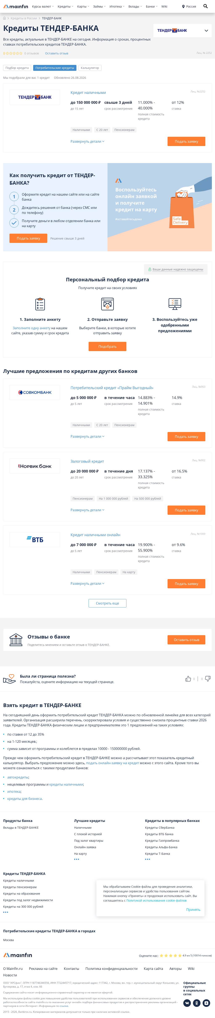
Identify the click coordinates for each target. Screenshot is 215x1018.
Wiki (164, 6)
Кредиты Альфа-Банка (161, 847)
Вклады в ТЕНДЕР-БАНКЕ (21, 828)
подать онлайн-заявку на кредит (112, 763)
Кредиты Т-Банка (157, 854)
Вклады (133, 6)
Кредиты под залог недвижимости (28, 900)
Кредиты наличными (18, 880)
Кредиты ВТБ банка (159, 834)
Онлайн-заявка (85, 847)
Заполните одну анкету (31, 328)
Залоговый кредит (87, 461)
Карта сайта (153, 968)
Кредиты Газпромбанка (162, 841)
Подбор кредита (17, 68)
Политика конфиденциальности (111, 968)
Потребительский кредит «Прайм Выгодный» (112, 387)
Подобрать (107, 346)
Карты (82, 6)
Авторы (175, 968)
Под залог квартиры (88, 841)
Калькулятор (90, 68)
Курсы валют (41, 6)
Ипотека (116, 6)
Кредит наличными (88, 92)
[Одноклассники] (197, 1003)
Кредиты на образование (21, 894)
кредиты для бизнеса (24, 798)
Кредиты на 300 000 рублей (23, 907)
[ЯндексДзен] (206, 1003)
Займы (98, 6)
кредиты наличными (66, 784)
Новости (10, 975)
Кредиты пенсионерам (20, 887)
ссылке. (64, 1006)
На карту (80, 854)
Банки (150, 6)
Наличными (83, 828)
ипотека (14, 791)
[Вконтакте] (187, 1003)
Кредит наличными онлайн (95, 534)
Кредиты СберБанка (159, 828)
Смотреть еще (107, 603)
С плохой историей (88, 834)
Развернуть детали (86, 142)
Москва (8, 940)
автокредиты (17, 777)
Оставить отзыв (56, 53)
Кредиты (64, 6)
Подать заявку (186, 141)
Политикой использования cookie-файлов (156, 900)
